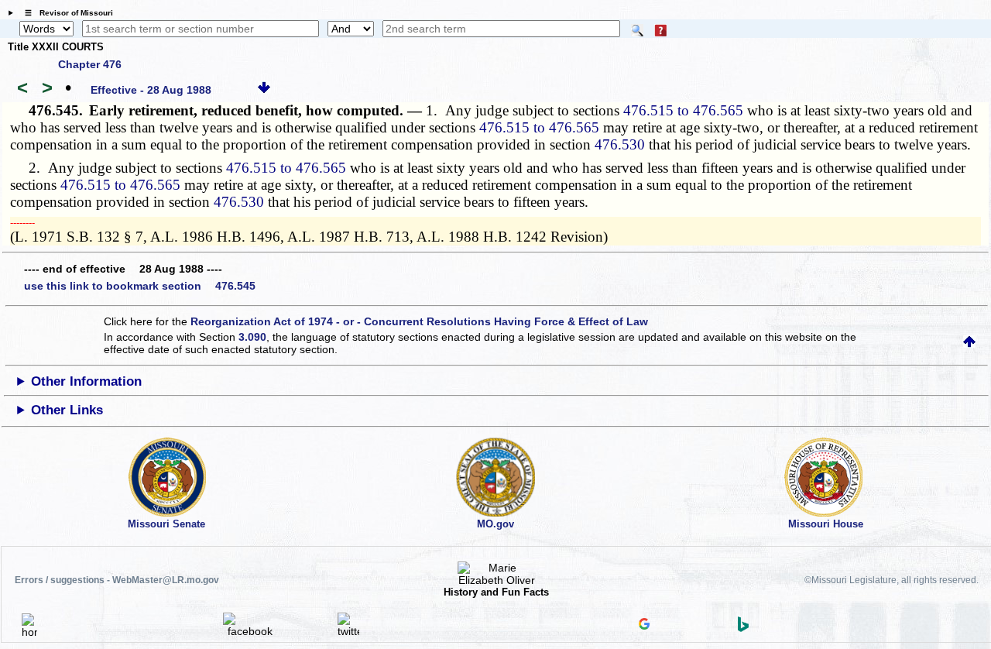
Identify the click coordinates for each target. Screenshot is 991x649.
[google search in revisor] (644, 626)
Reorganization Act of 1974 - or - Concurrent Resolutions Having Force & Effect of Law (419, 321)
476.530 (620, 144)
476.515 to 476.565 (683, 110)
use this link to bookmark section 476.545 (139, 286)
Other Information (86, 381)
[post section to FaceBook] (250, 631)
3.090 (252, 337)
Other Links (67, 410)
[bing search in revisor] (743, 628)
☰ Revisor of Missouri (65, 13)
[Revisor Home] (29, 632)
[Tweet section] (348, 631)
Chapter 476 (90, 64)
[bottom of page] (264, 90)
